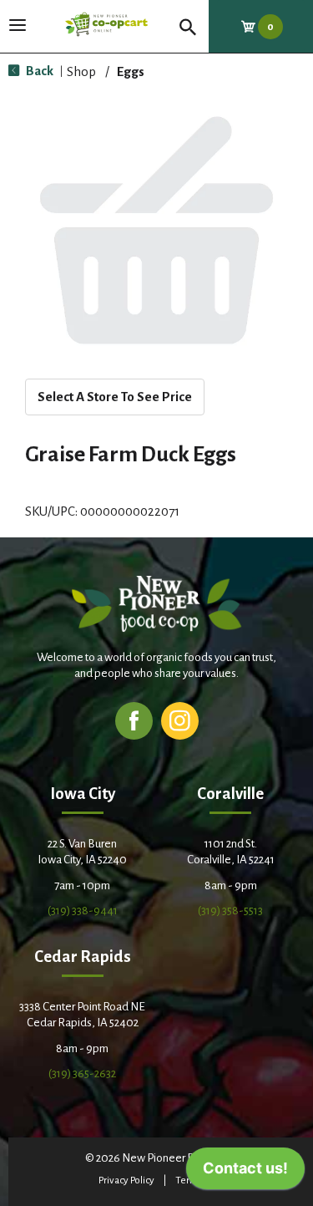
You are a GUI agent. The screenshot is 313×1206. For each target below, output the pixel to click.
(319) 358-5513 (230, 910)
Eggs (130, 71)
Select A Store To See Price (115, 396)
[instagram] (180, 720)
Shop (81, 71)
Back (38, 71)
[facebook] (134, 720)
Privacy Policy (126, 1180)
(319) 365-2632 (82, 1073)
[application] (245, 1172)
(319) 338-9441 (83, 910)
